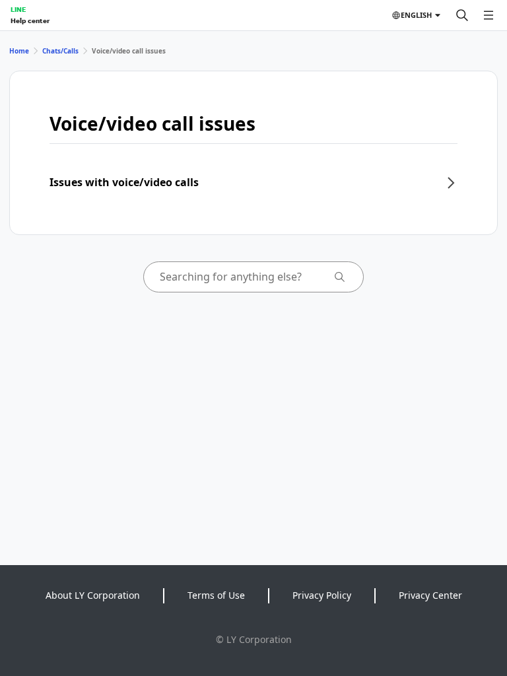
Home (19, 50)
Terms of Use (216, 595)
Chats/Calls (60, 50)
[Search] (462, 15)
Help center (30, 20)
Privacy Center (430, 595)
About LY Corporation (93, 595)
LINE (18, 9)
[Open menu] (488, 15)
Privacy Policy (321, 595)
